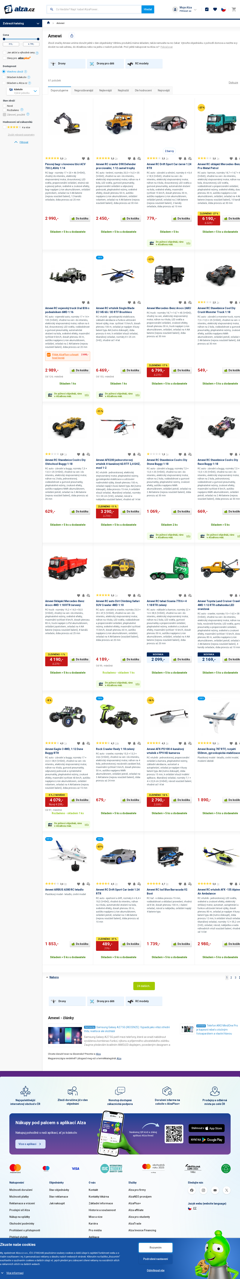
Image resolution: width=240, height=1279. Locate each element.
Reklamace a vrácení (22, 1203)
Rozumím (156, 1247)
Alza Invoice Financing (142, 1230)
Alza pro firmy (137, 1189)
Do (38, 39)
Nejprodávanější (83, 90)
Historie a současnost (102, 1210)
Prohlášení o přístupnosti (24, 1230)
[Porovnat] (139, 158)
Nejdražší (123, 90)
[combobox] (94, 9)
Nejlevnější (105, 90)
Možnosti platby (19, 1196)
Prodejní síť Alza (19, 1210)
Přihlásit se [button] (185, 11)
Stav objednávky (59, 1189)
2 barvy (169, 151)
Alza (98, 1054)
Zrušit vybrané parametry (21, 134)
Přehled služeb (18, 1237)
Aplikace (94, 1237)
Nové (10, 106)
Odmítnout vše (155, 1270)
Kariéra (93, 1223)
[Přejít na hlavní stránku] (19, 9)
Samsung (89, 1027)
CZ (194, 1208)
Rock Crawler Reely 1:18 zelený (115, 749)
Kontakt (93, 1189)
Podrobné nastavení (155, 1258)
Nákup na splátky (19, 1216)
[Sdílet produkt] (72, 36)
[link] (21, 142)
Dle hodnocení (143, 90)
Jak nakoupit (57, 1203)
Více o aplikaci (27, 1144)
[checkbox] (21, 53)
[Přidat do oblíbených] (83, 158)
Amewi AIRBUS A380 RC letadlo (64, 889)
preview (201, 1026)
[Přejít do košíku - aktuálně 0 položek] (234, 9)
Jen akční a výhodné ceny (21, 52)
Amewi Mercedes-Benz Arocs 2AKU (169, 308)
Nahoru (54, 977)
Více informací (14, 1273)
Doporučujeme (59, 90)
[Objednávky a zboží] (207, 9)
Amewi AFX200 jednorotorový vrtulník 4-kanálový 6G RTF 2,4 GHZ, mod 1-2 (118, 463)
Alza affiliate (135, 1210)
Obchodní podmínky (21, 1223)
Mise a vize (95, 1216)
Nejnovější (164, 90)
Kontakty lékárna (99, 1196)
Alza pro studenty (139, 1216)
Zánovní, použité (16, 114)
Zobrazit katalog (13, 23)
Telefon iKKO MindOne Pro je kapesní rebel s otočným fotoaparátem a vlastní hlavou (217, 1029)
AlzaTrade (134, 1223)
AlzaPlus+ (134, 1203)
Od (4, 39)
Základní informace (101, 1203)
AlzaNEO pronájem (140, 1196)
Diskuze (233, 82)
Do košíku (82, 218)
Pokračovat (166, 46)
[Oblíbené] (215, 9)
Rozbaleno (13, 110)
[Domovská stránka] (48, 23)
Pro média (95, 1230)
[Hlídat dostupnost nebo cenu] (88, 158)
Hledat (148, 9)
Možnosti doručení (20, 1189)
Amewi (60, 23)
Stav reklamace (58, 1196)
